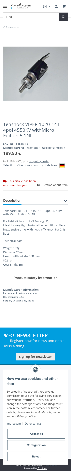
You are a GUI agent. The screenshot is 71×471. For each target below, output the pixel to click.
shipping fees (49, 464)
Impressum (14, 423)
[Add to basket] (6, 39)
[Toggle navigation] (5, 4)
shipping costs (39, 161)
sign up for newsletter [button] (35, 356)
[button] (56, 6)
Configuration (36, 445)
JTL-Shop (42, 468)
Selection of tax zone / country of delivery (30, 165)
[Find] (63, 17)
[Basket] (64, 6)
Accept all (36, 433)
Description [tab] (12, 200)
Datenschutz (33, 423)
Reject (36, 456)
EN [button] (45, 6)
